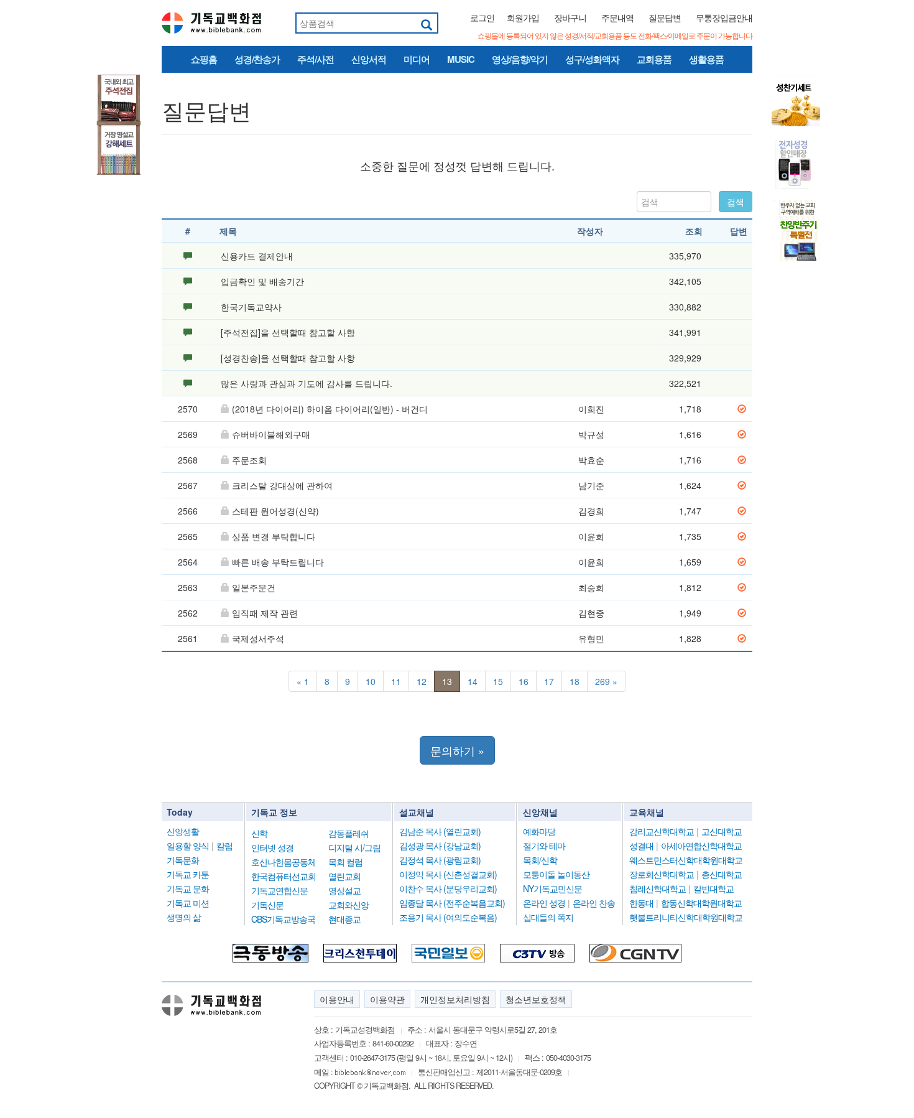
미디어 (417, 59)
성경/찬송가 (257, 59)
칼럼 (224, 845)
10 (371, 681)
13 (447, 681)
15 (498, 681)
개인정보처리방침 (455, 999)
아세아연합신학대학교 (701, 845)
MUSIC (460, 59)
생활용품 (706, 59)
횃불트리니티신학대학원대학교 (685, 917)
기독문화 (183, 860)
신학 (259, 833)
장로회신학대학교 (661, 874)
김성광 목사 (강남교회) (440, 845)
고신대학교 (721, 831)
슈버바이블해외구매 (271, 434)
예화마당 (539, 831)
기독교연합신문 (279, 890)
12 (422, 681)
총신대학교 (721, 874)
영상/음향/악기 (520, 59)
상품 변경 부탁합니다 (273, 536)
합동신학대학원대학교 (701, 903)
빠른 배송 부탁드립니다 (278, 562)
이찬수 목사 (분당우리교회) (448, 888)
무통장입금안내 (724, 17)
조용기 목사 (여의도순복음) (448, 917)
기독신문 (267, 904)
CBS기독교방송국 (283, 919)
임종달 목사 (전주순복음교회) (452, 903)
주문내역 (617, 17)
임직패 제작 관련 (265, 613)
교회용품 (654, 59)
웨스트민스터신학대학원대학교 (685, 860)
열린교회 (344, 876)
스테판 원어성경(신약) (275, 511)
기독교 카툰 (188, 874)
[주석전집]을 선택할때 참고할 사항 (288, 332)
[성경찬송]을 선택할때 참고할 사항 (288, 358)
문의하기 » (457, 750)
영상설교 (344, 890)
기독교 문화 (188, 888)
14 (473, 681)
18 (574, 681)
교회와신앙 (348, 904)
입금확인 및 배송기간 (262, 281)
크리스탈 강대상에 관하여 (282, 485)
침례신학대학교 (657, 888)
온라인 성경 (544, 903)
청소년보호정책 (535, 999)
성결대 (641, 845)
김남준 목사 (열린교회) (440, 831)
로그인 (482, 17)
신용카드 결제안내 (257, 255)
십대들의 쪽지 (548, 917)
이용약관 (387, 999)
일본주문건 (253, 587)
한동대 (641, 903)
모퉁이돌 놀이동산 (556, 874)
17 (549, 681)
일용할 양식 (188, 845)
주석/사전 (315, 59)
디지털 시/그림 (354, 847)
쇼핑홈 (204, 59)
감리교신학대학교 (661, 831)
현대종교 (344, 919)
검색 (735, 201)
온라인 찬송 (594, 903)
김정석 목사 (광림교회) (440, 860)
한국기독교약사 (251, 306)
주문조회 (249, 460)
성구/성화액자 (592, 59)
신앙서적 (368, 59)
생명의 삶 (184, 917)
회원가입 (523, 17)
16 (524, 681)
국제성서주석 (258, 638)
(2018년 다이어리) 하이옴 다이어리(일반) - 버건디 (330, 409)
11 (396, 681)
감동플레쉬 (348, 833)
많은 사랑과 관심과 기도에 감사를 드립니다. (306, 383)
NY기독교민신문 (552, 888)
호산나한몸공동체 (283, 861)
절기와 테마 (544, 845)
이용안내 (337, 999)
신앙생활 (183, 831)
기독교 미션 (188, 903)
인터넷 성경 (272, 847)
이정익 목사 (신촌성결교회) (448, 874)
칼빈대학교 (713, 888)
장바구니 (570, 17)
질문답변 (665, 17)
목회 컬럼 (345, 861)
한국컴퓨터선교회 (283, 876)
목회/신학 (540, 860)
